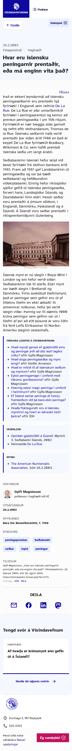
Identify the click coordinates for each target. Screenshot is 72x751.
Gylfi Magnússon (27, 492)
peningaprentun (16, 540)
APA (16, 581)
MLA (23, 581)
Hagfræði (35, 50)
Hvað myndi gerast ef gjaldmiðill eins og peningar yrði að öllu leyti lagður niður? (38, 351)
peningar (41, 549)
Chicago (7, 581)
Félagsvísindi (12, 50)
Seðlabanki (42, 540)
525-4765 (15, 726)
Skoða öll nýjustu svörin (32, 681)
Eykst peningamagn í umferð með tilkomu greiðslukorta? (35, 378)
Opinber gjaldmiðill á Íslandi (32, 436)
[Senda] (13, 605)
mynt (24, 549)
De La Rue (34, 444)
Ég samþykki (50, 738)
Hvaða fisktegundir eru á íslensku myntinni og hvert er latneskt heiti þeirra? (36, 412)
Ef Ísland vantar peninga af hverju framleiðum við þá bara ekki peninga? (38, 398)
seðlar (9, 549)
